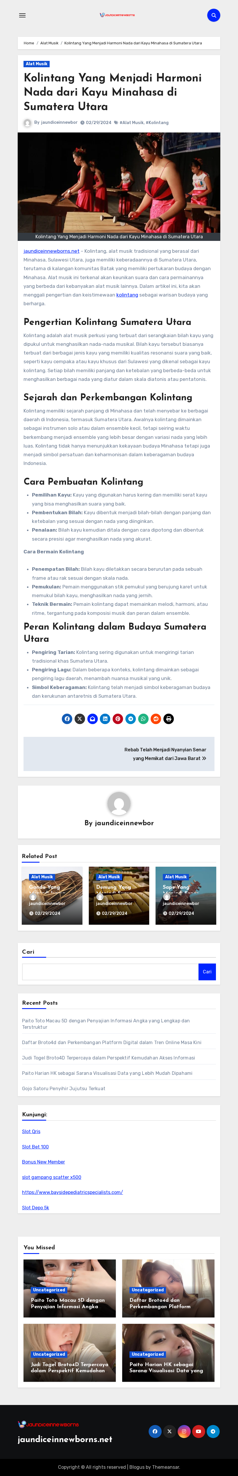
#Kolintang (157, 122)
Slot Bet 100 (35, 1147)
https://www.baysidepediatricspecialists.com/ (72, 1192)
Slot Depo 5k (35, 1207)
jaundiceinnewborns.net (52, 251)
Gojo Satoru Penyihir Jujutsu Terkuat (63, 1088)
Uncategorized (49, 1290)
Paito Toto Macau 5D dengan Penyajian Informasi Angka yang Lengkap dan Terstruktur (69, 1307)
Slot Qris (31, 1131)
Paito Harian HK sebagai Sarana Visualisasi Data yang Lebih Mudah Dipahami (107, 1073)
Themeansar (165, 1467)
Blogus (137, 1467)
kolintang (127, 295)
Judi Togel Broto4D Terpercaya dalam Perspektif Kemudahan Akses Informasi (108, 1058)
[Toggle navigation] (22, 15)
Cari (28, 952)
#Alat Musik (132, 122)
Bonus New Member (43, 1162)
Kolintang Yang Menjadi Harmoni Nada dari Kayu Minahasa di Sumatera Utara (113, 93)
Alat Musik (36, 63)
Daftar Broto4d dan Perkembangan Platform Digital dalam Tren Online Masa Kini (111, 1042)
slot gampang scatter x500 (51, 1177)
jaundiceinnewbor (59, 122)
